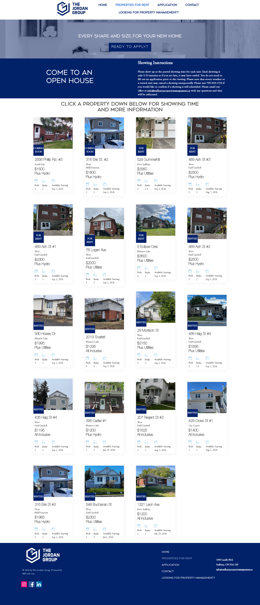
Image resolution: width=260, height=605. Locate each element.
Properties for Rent (173, 558)
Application (170, 564)
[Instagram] (24, 584)
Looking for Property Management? (173, 577)
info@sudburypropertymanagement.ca (168, 90)
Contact (168, 571)
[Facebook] (31, 584)
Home (165, 551)
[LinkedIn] (39, 584)
